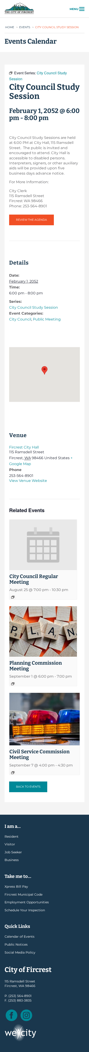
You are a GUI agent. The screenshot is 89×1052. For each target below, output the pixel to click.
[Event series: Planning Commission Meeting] (12, 683)
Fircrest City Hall (24, 447)
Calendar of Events (19, 936)
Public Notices (16, 944)
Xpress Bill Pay (16, 886)
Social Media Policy (20, 952)
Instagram (26, 1015)
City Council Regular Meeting (33, 579)
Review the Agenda (31, 219)
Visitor (10, 844)
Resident (11, 836)
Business (12, 860)
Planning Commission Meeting (35, 666)
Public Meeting (47, 319)
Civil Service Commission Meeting (39, 754)
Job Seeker (13, 852)
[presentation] (43, 545)
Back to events (28, 786)
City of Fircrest (19, 13)
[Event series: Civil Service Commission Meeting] (12, 772)
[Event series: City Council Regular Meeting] (12, 597)
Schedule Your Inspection (25, 910)
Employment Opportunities (27, 902)
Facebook (11, 1015)
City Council (20, 319)
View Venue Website (28, 480)
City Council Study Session (33, 307)
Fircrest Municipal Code (23, 894)
